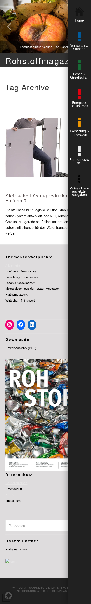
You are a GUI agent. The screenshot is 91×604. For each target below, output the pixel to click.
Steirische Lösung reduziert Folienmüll (37, 198)
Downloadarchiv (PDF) (20, 348)
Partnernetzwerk (16, 294)
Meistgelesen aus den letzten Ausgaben (32, 288)
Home (9, 494)
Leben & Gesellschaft (20, 282)
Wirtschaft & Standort (20, 300)
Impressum (13, 500)
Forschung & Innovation (21, 277)
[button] (8, 595)
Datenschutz (14, 488)
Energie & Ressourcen (20, 271)
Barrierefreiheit (16, 482)
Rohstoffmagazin (41, 61)
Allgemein (12, 265)
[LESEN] (45, 147)
